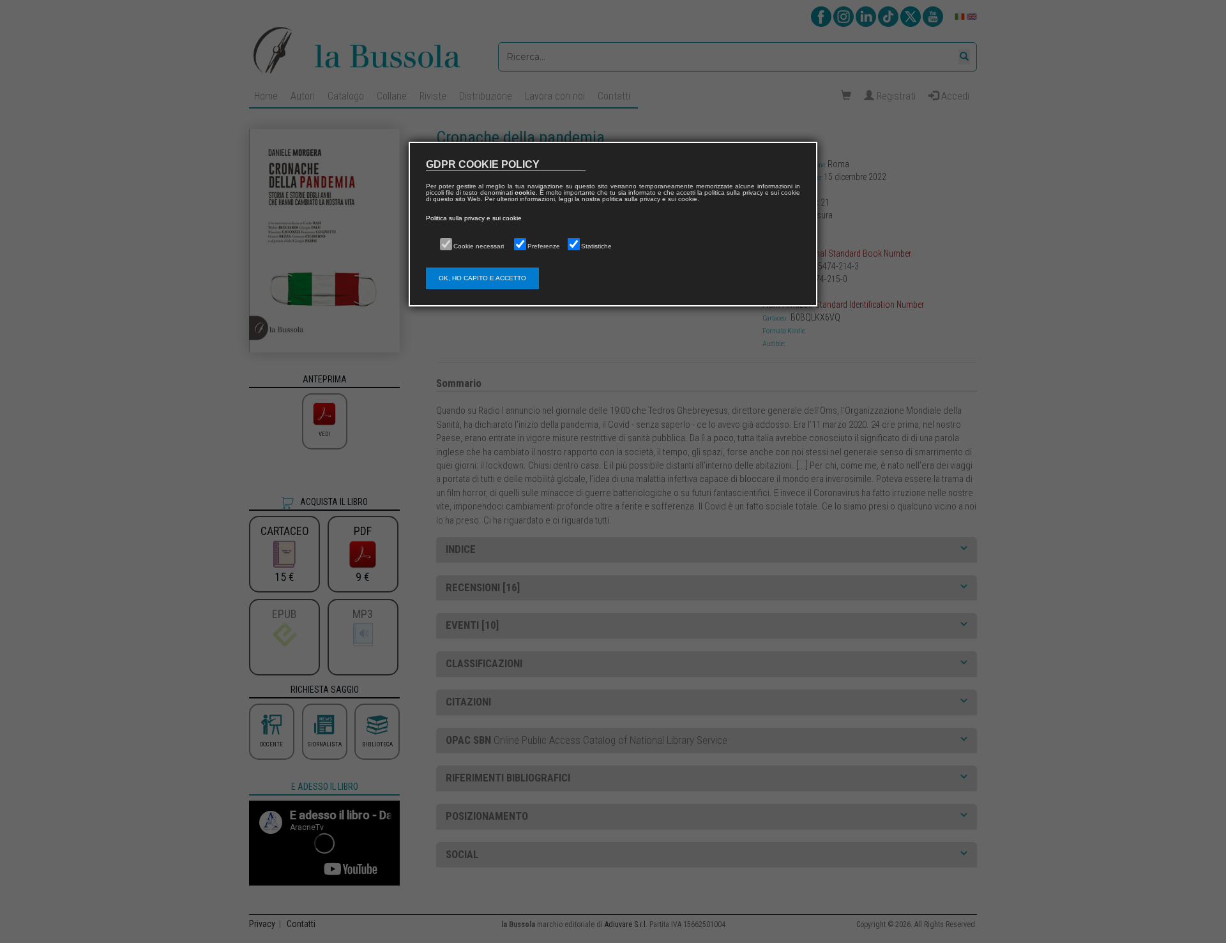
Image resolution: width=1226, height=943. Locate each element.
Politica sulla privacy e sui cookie (474, 218)
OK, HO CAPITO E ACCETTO (482, 278)
